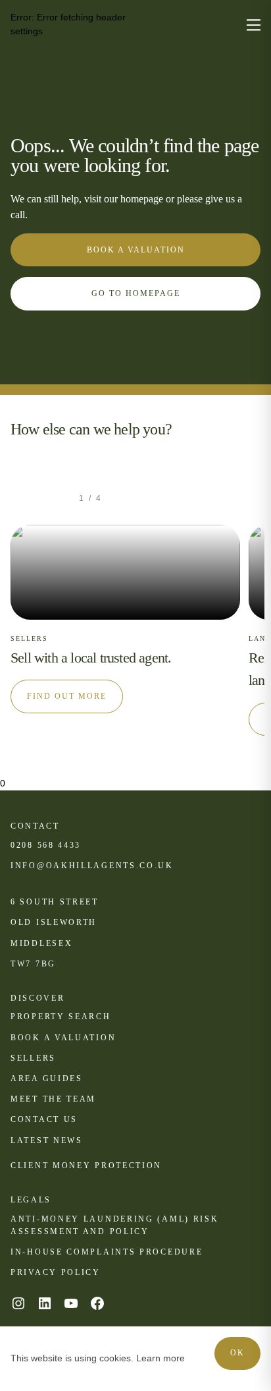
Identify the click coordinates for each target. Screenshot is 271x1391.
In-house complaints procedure (107, 1252)
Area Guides (47, 1078)
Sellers (33, 1058)
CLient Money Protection (86, 1165)
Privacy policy (56, 1272)
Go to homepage (135, 293)
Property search (61, 1016)
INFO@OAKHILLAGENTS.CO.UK (92, 865)
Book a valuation (136, 249)
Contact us (44, 1119)
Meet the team (53, 1099)
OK (237, 1352)
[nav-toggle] (253, 25)
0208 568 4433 (46, 845)
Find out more (67, 696)
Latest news (47, 1140)
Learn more (160, 1358)
